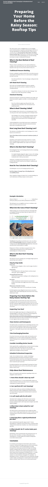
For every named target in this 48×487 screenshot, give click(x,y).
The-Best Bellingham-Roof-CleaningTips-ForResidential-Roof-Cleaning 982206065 (18, 2)
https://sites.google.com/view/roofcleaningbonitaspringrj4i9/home (25, 316)
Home (39, 2)
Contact (43, 2)
